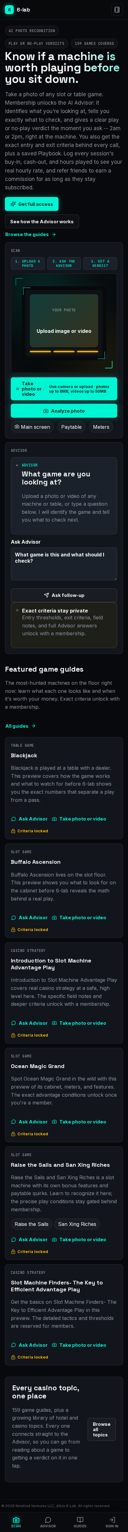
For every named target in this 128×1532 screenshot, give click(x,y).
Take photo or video (82, 818)
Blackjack (24, 755)
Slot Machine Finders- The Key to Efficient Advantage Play (57, 1286)
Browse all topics (102, 1429)
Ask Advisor (33, 818)
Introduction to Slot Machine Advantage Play (51, 964)
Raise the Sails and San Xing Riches (60, 1164)
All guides (17, 726)
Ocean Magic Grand (38, 1066)
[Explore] (117, 10)
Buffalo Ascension (36, 861)
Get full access (35, 204)
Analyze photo (68, 411)
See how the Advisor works (42, 221)
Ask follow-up (68, 595)
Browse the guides (27, 234)
